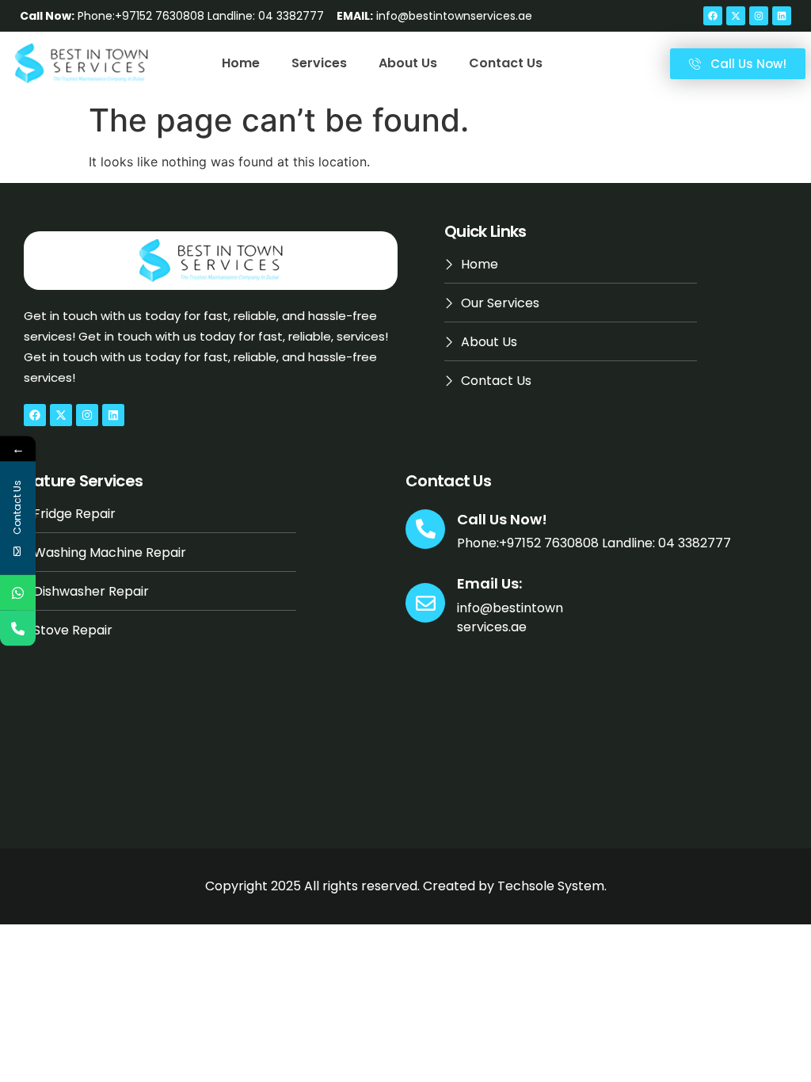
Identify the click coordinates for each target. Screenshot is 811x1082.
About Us (408, 63)
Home (241, 63)
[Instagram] (758, 15)
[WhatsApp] (18, 593)
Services (319, 63)
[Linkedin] (781, 15)
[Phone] (18, 628)
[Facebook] (712, 15)
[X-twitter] (735, 15)
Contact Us (506, 63)
